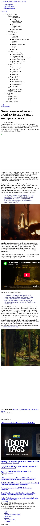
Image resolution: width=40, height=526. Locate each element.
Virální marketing (17, 29)
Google (14, 19)
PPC (13, 24)
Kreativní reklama (17, 89)
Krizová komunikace (18, 83)
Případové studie (9, 6)
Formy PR (15, 79)
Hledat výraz (8, 101)
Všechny (10, 95)
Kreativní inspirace (17, 68)
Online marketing (13, 16)
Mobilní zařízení (16, 22)
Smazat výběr (17, 91)
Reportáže (15, 73)
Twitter (14, 48)
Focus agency (8, 4)
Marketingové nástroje (18, 59)
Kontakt (6, 518)
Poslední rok (12, 100)
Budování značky (17, 53)
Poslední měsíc (12, 98)
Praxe (10, 64)
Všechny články (5, 106)
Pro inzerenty (8, 516)
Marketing (11, 51)
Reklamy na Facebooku (19, 44)
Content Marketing (17, 54)
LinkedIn (14, 41)
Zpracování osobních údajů (12, 514)
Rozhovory (15, 74)
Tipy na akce (15, 76)
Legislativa (15, 69)
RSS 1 (6, 511)
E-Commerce (16, 17)
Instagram (15, 38)
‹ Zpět (2, 105)
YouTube (14, 49)
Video (10, 88)
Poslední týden (12, 96)
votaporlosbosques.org (11, 327)
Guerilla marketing (17, 56)
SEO (13, 28)
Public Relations (13, 78)
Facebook (15, 36)
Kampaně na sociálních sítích (20, 39)
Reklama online (16, 26)
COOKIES (7, 521)
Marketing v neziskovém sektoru (21, 58)
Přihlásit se (4, 11)
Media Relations (16, 84)
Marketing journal (9, 8)
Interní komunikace (17, 81)
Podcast (10, 31)
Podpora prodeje (17, 63)
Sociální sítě (11, 34)
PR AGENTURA (9, 519)
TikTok (14, 46)
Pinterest (14, 43)
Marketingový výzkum (18, 61)
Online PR (15, 86)
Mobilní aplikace (17, 21)
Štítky (6, 513)
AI (12, 66)
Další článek (4, 501)
